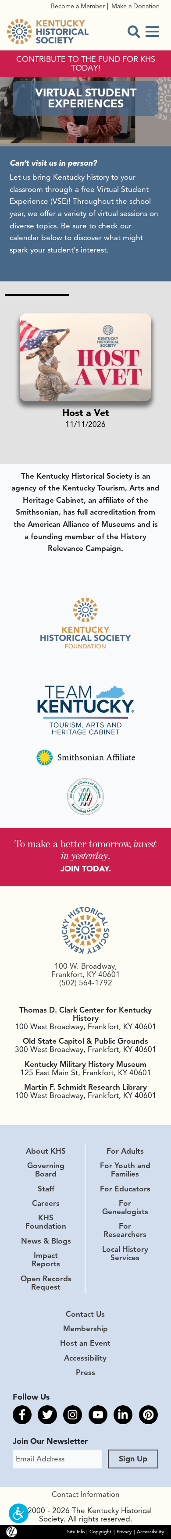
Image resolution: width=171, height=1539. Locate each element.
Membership (85, 1328)
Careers (46, 1203)
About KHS (46, 1151)
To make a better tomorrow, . (85, 849)
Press (85, 1372)
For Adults (125, 1151)
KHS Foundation (45, 1222)
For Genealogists (125, 1207)
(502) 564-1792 (85, 983)
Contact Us (85, 1314)
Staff (46, 1189)
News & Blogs (46, 1241)
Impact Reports (46, 1260)
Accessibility (85, 1358)
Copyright (100, 1532)
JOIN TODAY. (86, 869)
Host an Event (85, 1343)
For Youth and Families (125, 1170)
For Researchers (124, 1230)
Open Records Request (46, 1283)
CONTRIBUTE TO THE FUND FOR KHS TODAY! (85, 64)
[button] (18, 1513)
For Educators (125, 1189)
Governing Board (45, 1170)
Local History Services (125, 1253)
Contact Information (86, 1494)
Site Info (76, 1532)
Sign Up (133, 1459)
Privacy (124, 1532)
